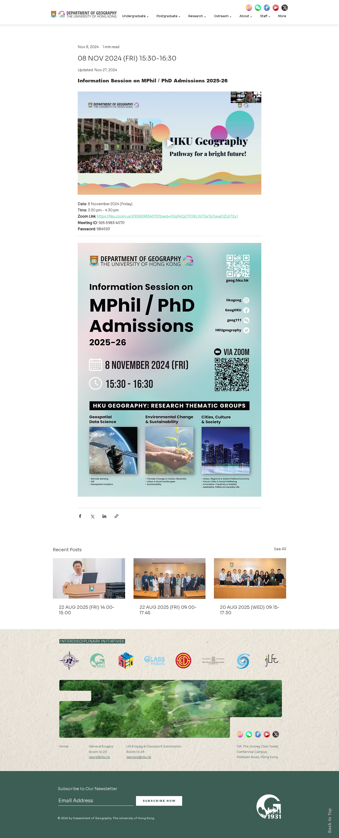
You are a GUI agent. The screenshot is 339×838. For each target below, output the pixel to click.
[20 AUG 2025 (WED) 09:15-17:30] (250, 578)
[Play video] (169, 143)
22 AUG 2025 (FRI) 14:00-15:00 (86, 610)
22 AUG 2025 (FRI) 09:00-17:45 (168, 610)
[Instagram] (249, 7)
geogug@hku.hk (138, 757)
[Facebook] (267, 7)
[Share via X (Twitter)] (92, 516)
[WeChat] (258, 7)
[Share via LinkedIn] (104, 516)
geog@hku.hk (99, 757)
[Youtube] (275, 7)
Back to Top (329, 820)
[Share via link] (116, 516)
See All (280, 549)
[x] (284, 7)
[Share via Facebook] (80, 516)
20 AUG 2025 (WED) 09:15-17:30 (249, 610)
